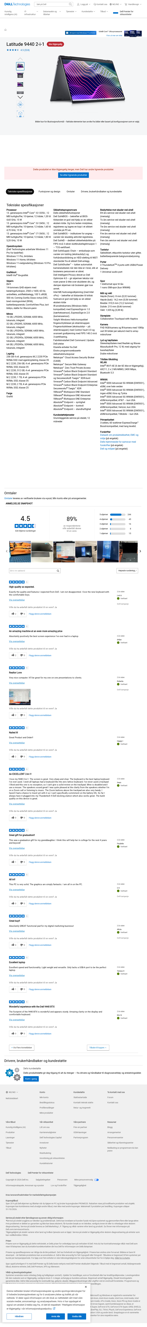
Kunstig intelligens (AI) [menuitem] (11, 12)
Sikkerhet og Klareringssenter (120, 1143)
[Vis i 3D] (20, 104)
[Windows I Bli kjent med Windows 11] (80, 33)
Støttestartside (80, 1097)
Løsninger (10, 1137)
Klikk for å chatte (122, 1258)
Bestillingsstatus (47, 1102)
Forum (110, 1097)
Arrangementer (114, 1132)
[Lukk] (86, 1287)
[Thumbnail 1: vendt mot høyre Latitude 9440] (20, 66)
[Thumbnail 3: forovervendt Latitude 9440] (20, 84)
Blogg (110, 1127)
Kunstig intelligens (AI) (16, 1127)
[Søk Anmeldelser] (58, 570)
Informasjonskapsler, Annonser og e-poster (25, 1185)
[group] (87, 84)
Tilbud (8, 1148)
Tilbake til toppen (96, 1047)
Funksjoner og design (49, 191)
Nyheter (43, 1148)
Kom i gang (31, 1078)
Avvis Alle (55, 1316)
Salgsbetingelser (43, 1180)
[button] (84, 4)
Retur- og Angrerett (82, 1108)
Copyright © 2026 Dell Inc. (17, 1180)
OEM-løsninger (80, 1132)
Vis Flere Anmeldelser (22, 1047)
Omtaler (71, 191)
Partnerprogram (81, 1137)
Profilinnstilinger (47, 1108)
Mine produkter (46, 1113)
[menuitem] (31, 13)
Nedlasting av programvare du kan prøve (122, 1149)
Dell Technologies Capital (51, 1137)
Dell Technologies (13, 1173)
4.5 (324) (25, 50)
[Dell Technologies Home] (17, 4)
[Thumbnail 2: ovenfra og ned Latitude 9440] (20, 75)
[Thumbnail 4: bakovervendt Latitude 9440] (20, 94)
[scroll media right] (140, 551)
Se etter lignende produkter (73, 175)
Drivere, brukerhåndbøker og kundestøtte (101, 191)
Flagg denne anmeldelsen (40, 614)
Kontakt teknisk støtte (83, 1102)
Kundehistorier (46, 1163)
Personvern (62, 1180)
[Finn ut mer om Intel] (133, 33)
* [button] (15, 314)
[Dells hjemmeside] (5, 30)
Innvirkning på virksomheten (52, 1158)
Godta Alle (77, 1316)
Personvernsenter (115, 1137)
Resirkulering (45, 1153)
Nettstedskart (12, 1098)
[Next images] (20, 97)
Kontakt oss (112, 1102)
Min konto (44, 1097)
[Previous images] (20, 58)
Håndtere (19, 1316)
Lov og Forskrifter (59, 1185)
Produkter (10, 1132)
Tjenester (10, 1143)
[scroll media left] (6, 551)
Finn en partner (80, 1127)
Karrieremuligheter (48, 1132)
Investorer (44, 1143)
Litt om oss (45, 1127)
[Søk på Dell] (70, 4)
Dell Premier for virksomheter (126, 12)
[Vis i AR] (20, 114)
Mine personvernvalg (83, 1180)
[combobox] (53, 4)
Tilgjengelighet (80, 1185)
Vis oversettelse (17, 600)
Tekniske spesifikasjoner (20, 191)
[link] (100, 4)
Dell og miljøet (107, 448)
